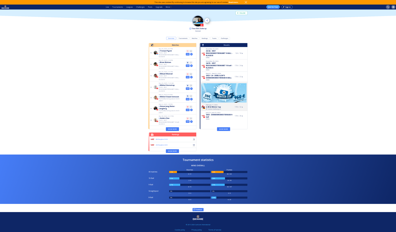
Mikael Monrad (166, 74)
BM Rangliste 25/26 (162, 139)
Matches (194, 38)
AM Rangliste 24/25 (162, 145)
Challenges (140, 7)
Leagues (129, 7)
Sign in (288, 7)
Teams (214, 38)
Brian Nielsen (165, 62)
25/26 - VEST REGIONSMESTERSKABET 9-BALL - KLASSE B (219, 53)
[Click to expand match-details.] (191, 54)
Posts (150, 7)
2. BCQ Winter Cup (213, 107)
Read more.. (234, 2)
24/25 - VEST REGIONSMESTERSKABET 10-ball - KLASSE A (219, 65)
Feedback (199, 209)
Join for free (273, 7)
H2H (188, 54)
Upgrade (159, 7)
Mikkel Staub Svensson (169, 97)
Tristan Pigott (166, 51)
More (168, 7)
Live (107, 7)
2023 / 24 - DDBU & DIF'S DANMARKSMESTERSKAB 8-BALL (219, 76)
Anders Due (164, 118)
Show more (172, 129)
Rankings (205, 38)
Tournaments (117, 7)
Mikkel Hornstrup (167, 85)
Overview (171, 38)
